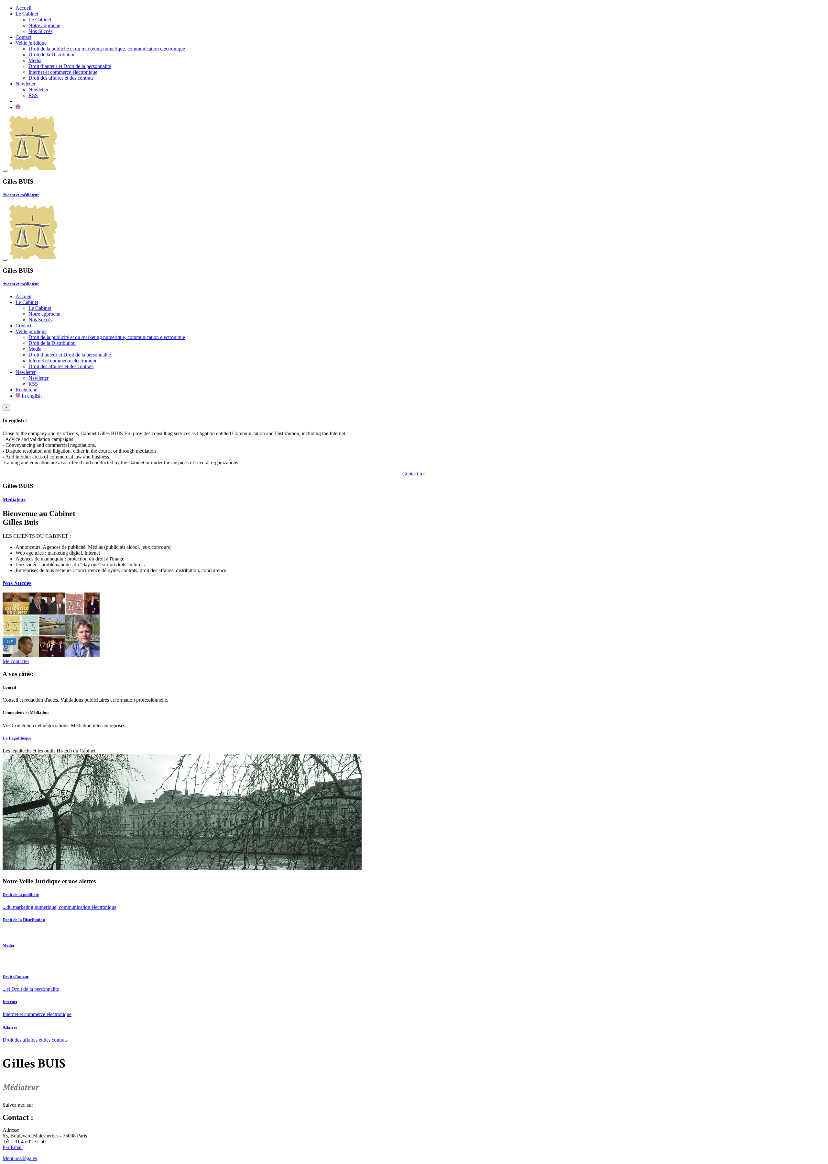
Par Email (13, 1147)
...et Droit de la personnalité (31, 989)
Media (34, 60)
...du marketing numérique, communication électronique (59, 907)
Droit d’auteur (16, 976)
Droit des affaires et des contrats (60, 78)
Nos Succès (40, 31)
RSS (33, 95)
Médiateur (14, 499)
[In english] (18, 107)
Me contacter (16, 661)
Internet (10, 1001)
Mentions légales (20, 1158)
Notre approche (44, 25)
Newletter (26, 83)
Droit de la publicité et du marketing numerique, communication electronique (106, 48)
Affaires (10, 1027)
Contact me (414, 473)
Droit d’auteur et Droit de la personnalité (69, 66)
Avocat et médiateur (21, 194)
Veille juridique (31, 43)
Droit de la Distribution (52, 54)
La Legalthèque (17, 738)
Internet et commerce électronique (62, 72)
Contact (23, 37)
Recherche (26, 389)
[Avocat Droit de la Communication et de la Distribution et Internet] (33, 169)
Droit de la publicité (21, 894)
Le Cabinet (27, 14)
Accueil (23, 8)
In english (31, 396)
